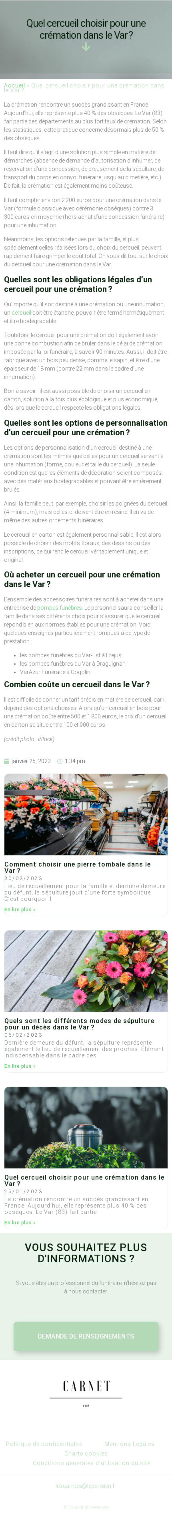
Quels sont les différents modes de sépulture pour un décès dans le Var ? (79, 1024)
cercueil (21, 312)
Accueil (14, 85)
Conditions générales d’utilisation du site (91, 1463)
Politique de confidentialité (44, 1444)
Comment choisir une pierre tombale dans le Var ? (77, 868)
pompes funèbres (59, 608)
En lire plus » (20, 909)
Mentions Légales (129, 1444)
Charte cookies (86, 1453)
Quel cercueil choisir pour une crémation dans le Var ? (84, 1181)
